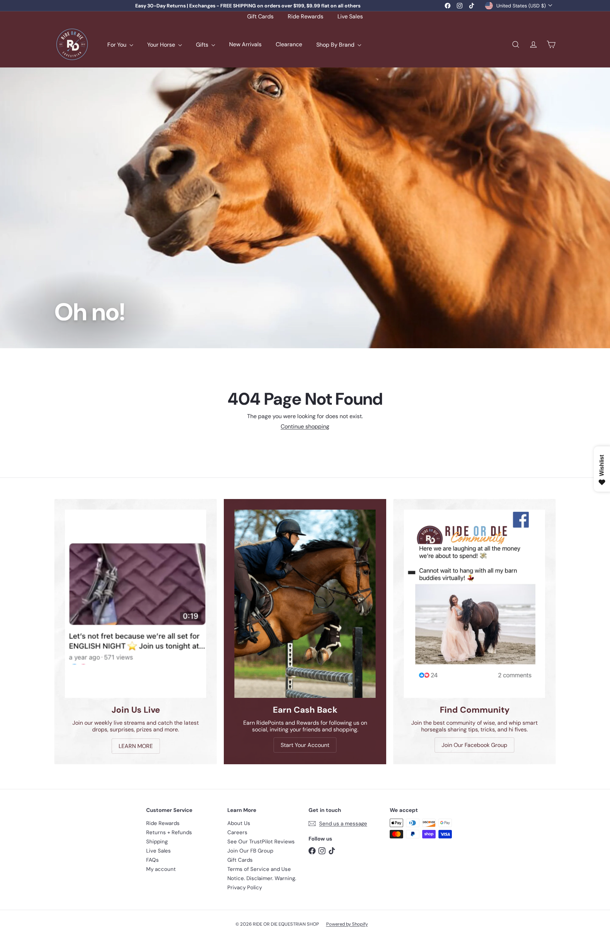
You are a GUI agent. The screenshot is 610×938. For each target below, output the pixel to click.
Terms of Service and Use (259, 869)
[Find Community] (474, 604)
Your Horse (162, 44)
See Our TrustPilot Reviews (261, 841)
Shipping (157, 841)
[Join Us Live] (135, 604)
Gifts (203, 44)
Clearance (289, 44)
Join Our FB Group (250, 850)
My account (161, 869)
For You (117, 44)
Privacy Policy (244, 887)
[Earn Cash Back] (305, 604)
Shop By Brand (336, 44)
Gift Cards (260, 16)
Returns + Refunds (169, 832)
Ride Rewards (305, 16)
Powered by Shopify (347, 924)
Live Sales (350, 16)
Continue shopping (305, 426)
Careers (237, 832)
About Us (238, 823)
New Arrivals (245, 44)
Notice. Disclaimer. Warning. (261, 878)
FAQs (152, 859)
